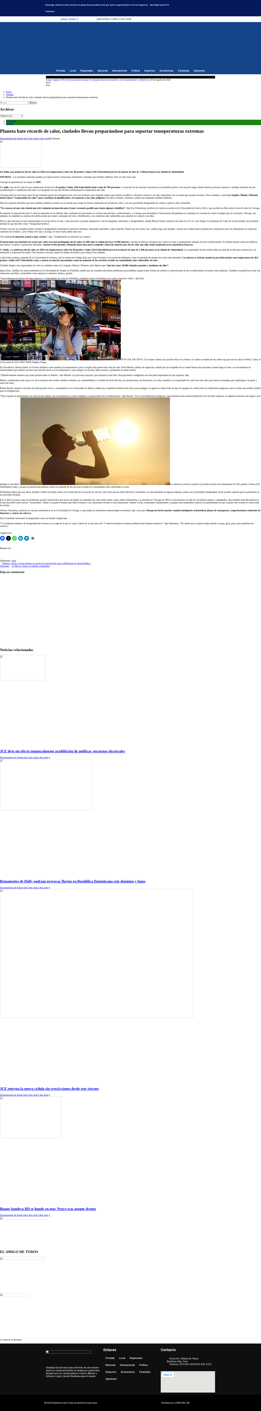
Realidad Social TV (159, 5)
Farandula (183, 70)
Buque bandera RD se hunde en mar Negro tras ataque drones (48, 1209)
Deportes (149, 70)
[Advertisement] (130, 45)
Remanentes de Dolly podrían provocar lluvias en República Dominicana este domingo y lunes (72, 881)
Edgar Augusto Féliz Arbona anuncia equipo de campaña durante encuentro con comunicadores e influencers (98, 79)
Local (73, 70)
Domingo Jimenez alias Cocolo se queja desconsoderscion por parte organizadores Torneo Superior (96, 5)
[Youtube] (209, 4)
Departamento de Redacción (13, 138)
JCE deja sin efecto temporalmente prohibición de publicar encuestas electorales (62, 751)
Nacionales (11, 121)
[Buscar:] (14, 102)
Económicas (167, 70)
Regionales (86, 70)
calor (13, 560)
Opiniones (199, 70)
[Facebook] (200, 4)
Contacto (49, 11)
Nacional (103, 70)
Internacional (119, 70)
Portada (60, 70)
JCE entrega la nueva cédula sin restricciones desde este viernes (49, 1089)
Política (135, 70)
